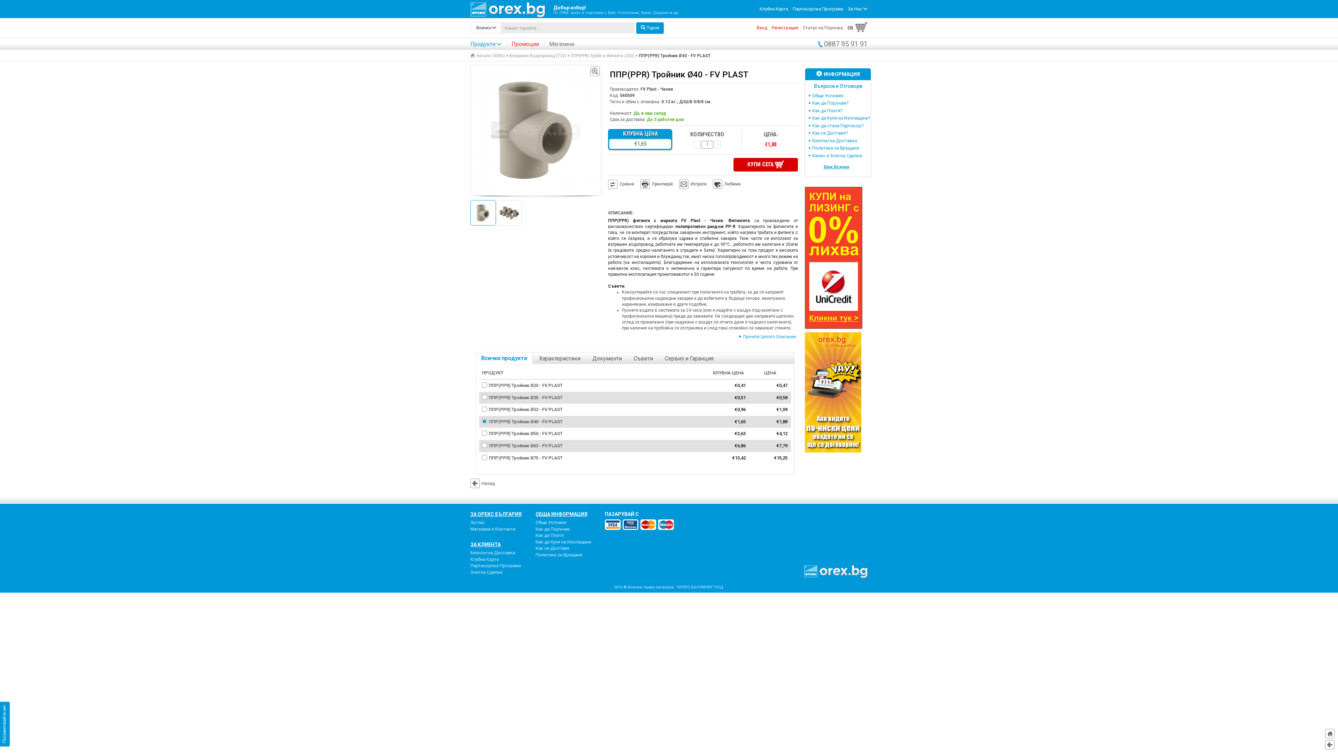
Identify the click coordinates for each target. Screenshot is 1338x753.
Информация (842, 74)
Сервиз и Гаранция (689, 358)
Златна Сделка (486, 572)
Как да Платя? (827, 110)
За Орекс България (496, 514)
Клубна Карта (774, 9)
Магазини (561, 44)
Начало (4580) (490, 55)
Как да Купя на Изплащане (563, 542)
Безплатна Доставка (834, 140)
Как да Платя (550, 535)
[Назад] (1330, 745)
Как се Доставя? (830, 133)
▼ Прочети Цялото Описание (767, 336)
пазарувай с (622, 514)
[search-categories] (485, 27)
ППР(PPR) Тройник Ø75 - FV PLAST (526, 458)
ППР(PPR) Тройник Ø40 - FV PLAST (526, 421)
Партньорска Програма (818, 9)
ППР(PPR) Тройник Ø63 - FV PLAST (526, 445)
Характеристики (559, 358)
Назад (488, 483)
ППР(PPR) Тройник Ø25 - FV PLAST (526, 397)
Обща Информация (561, 514)
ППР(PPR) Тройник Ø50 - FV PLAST (526, 433)
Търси (653, 27)
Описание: (620, 213)
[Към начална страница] (1330, 733)
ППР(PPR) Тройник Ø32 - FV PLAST (526, 409)
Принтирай (662, 184)
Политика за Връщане (835, 148)
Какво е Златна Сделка (837, 155)
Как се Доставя (552, 548)
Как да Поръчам (553, 529)
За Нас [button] (855, 9)
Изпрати (699, 184)
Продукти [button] (482, 44)
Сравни (627, 184)
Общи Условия (827, 95)
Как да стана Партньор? (838, 125)
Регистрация (785, 27)
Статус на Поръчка (823, 27)
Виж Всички (836, 166)
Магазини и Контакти (492, 529)
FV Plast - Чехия (656, 89)
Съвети (643, 358)
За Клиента (485, 544)
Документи (607, 358)
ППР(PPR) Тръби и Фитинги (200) (602, 55)
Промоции (525, 44)
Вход (762, 27)
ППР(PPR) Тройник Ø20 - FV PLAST (526, 385)
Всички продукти (504, 358)
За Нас (477, 522)
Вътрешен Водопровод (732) (537, 55)
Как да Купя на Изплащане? (841, 118)
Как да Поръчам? (830, 103)
